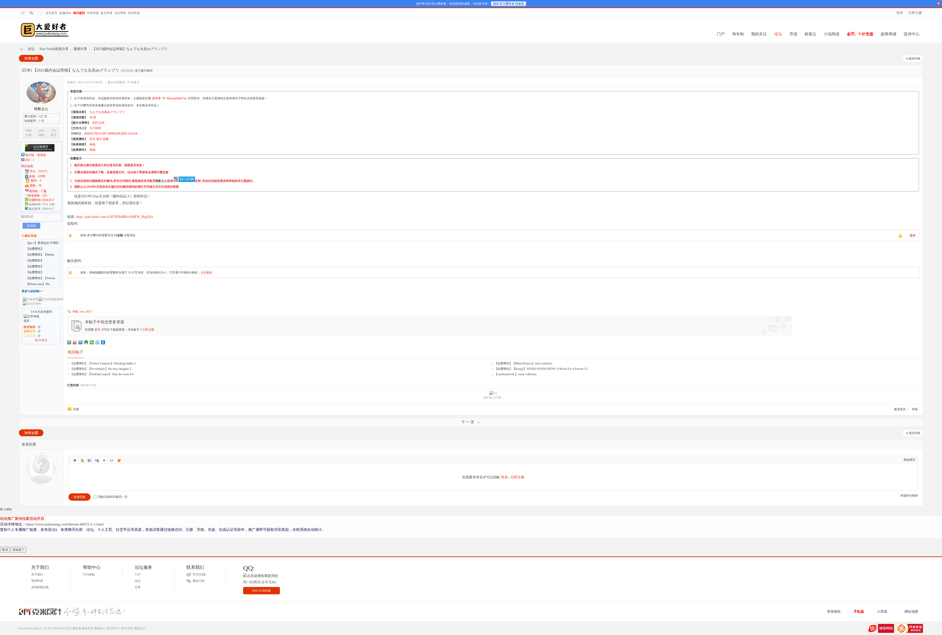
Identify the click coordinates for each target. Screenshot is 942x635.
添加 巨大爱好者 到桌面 (508, 3)
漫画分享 (80, 49)
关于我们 (37, 574)
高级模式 (909, 459)
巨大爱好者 (21, 48)
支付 (913, 235)
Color (82, 460)
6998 (28, 130)
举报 (915, 409)
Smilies (119, 460)
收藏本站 (65, 13)
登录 (899, 13)
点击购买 (206, 272)
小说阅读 (831, 34)
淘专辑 (738, 34)
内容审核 (93, 13)
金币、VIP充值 (860, 34)
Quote (104, 460)
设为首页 (51, 13)
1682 (41, 130)
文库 (138, 587)
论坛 (778, 34)
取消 (5, 549)
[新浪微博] (22, 12)
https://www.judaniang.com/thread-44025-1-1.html (65, 524)
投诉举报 (134, 13)
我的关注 (759, 34)
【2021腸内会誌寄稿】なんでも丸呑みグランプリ (130, 49)
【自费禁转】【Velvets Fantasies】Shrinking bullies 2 (103, 363)
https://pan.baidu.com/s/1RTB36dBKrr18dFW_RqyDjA (114, 217)
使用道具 (900, 409)
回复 (76, 409)
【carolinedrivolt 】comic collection (515, 374)
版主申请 (106, 13)
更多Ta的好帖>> (32, 291)
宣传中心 (911, 34)
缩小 (89, 311)
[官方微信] (31, 12)
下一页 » (471, 422)
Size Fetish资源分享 (53, 49)
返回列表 (914, 58)
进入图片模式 (144, 70)
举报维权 (834, 611)
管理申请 (37, 581)
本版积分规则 (909, 495)
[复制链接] (127, 70)
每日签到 (79, 13)
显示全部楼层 (116, 82)
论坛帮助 (120, 13)
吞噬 (75, 311)
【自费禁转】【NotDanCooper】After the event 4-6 (101, 374)
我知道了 (18, 549)
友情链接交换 (40, 587)
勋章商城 (888, 34)
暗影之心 (161, 181)
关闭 (938, 3)
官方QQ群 (199, 574)
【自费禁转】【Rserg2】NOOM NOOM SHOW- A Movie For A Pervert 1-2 (541, 369)
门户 (721, 34)
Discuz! (38, 628)
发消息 (31, 225)
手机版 (859, 611)
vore (82, 311)
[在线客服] (40, 12)
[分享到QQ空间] (69, 342)
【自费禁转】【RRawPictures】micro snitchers (523, 363)
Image (89, 460)
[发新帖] (31, 58)
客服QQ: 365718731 (106, 628)
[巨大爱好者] (44, 36)
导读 (793, 34)
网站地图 (911, 611)
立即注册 (915, 13)
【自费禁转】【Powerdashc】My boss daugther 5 (100, 369)
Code (111, 460)
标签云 (810, 34)
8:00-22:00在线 (261, 590)
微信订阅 (198, 581)
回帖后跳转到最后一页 (113, 496)
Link (96, 460)
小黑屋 (882, 611)
